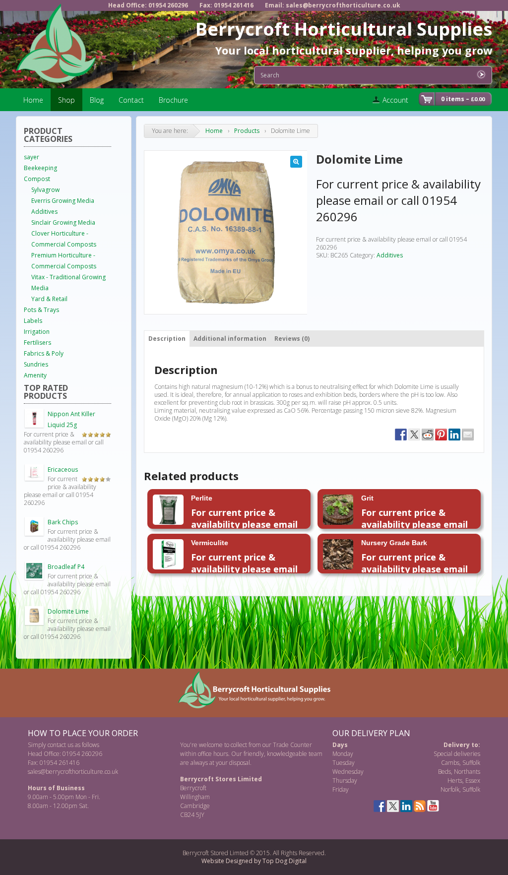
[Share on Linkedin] (454, 434)
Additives (390, 255)
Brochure (173, 100)
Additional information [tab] (229, 338)
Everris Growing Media (62, 200)
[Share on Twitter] (414, 434)
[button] (296, 162)
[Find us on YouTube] (433, 806)
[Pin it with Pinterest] (441, 434)
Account (395, 100)
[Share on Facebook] (401, 434)
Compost (37, 179)
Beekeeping (40, 168)
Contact (131, 100)
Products (246, 130)
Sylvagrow (45, 190)
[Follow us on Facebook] (379, 806)
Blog (97, 100)
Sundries (36, 364)
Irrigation (37, 331)
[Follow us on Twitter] (393, 806)
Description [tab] (167, 338)
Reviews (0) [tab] (292, 338)
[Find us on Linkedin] (406, 806)
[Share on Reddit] (428, 434)
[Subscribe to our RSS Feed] (420, 806)
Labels (33, 320)
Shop (66, 100)
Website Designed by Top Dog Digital (254, 861)
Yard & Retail (49, 299)
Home (33, 100)
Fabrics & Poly (44, 353)
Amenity (35, 375)
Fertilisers (37, 342)
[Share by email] (468, 434)
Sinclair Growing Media (63, 222)
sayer (31, 157)
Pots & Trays (41, 310)
